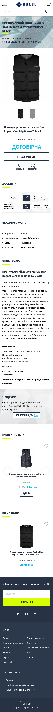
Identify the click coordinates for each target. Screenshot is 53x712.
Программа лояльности (38, 647)
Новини (6, 652)
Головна (6, 38)
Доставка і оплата (35, 638)
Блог (29, 652)
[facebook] (35, 614)
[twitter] (18, 614)
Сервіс (6, 657)
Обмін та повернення (13, 642)
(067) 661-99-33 (13, 680)
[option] (26, 78)
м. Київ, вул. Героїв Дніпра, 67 (20, 689)
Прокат (30, 657)
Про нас (7, 638)
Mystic (24, 233)
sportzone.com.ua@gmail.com (20, 684)
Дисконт (7, 647)
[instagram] (26, 614)
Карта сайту (8, 662)
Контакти (31, 642)
